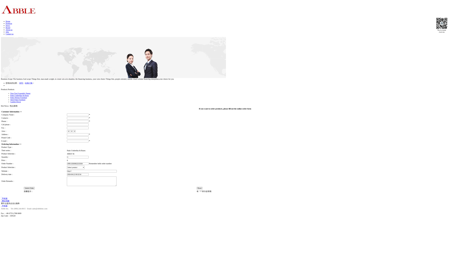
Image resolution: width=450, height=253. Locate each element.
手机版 (4, 198)
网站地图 (5, 201)
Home (8, 21)
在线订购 (28, 83)
